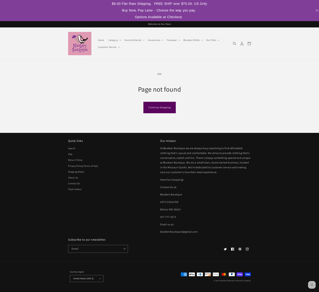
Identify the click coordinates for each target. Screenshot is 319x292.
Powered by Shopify (243, 281)
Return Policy (75, 159)
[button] (114, 40)
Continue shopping (159, 107)
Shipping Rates (76, 171)
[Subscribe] (124, 249)
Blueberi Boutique (227, 281)
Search (71, 148)
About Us (73, 177)
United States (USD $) (83, 278)
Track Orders (75, 189)
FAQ (70, 154)
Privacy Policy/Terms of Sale (83, 165)
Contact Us (74, 183)
